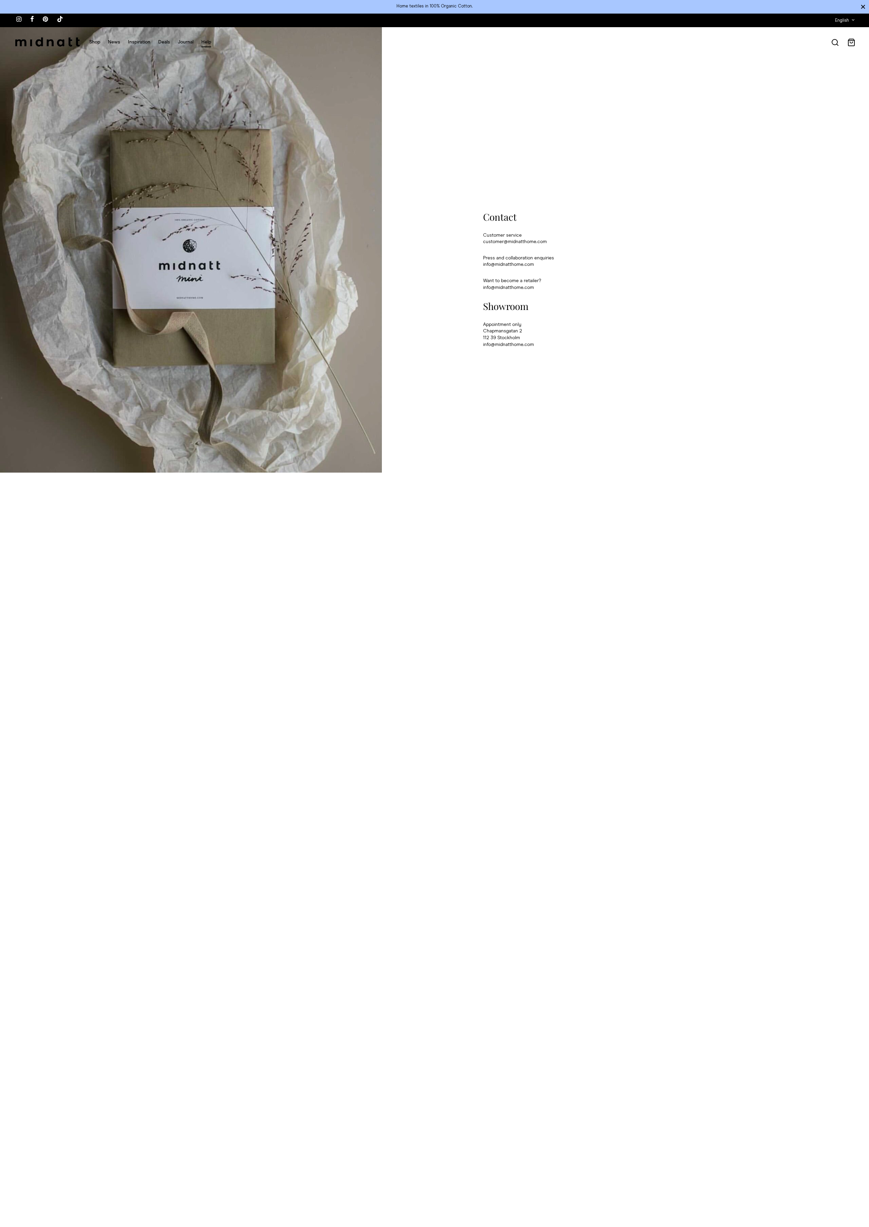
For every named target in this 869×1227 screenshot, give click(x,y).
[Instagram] (19, 20)
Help (206, 42)
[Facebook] (32, 20)
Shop (94, 42)
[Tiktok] (60, 20)
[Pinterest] (45, 20)
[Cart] (851, 42)
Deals (164, 42)
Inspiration (139, 42)
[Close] (863, 6)
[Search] (835, 42)
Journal (185, 42)
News (114, 42)
